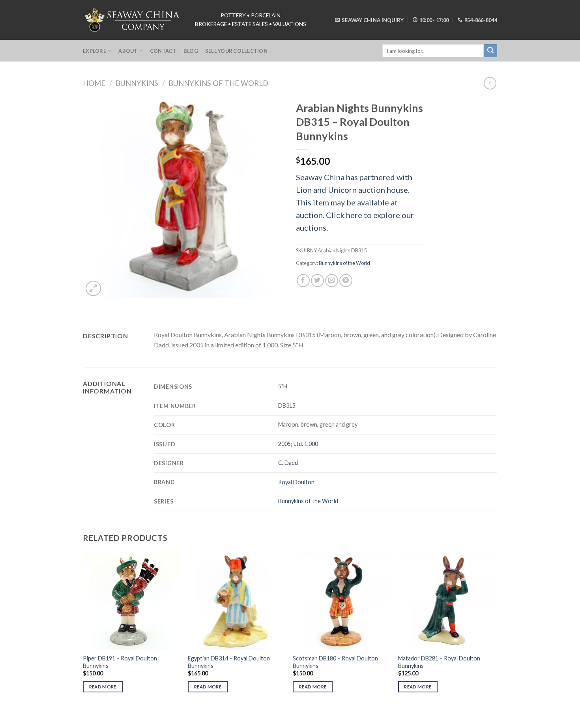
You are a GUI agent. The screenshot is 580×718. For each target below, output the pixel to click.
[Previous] (83, 629)
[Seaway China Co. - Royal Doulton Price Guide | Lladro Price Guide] (133, 19)
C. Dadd (288, 462)
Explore (94, 51)
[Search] (490, 51)
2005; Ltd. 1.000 (298, 443)
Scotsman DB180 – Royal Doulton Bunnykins (335, 662)
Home (94, 83)
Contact (163, 51)
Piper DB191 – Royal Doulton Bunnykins (120, 662)
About (127, 51)
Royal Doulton (296, 482)
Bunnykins (137, 83)
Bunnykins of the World (218, 83)
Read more (102, 686)
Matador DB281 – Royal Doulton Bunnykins (439, 662)
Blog (190, 51)
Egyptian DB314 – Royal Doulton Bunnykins (229, 662)
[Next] (495, 629)
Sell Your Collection (236, 51)
